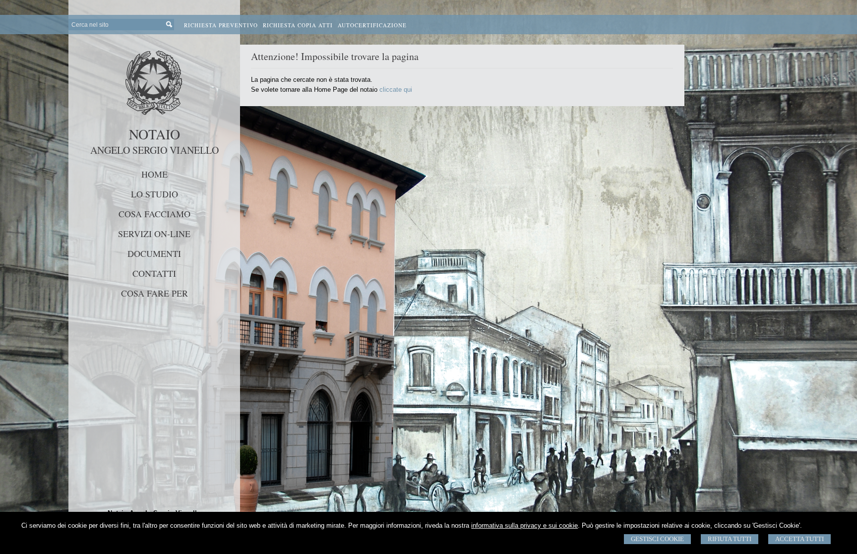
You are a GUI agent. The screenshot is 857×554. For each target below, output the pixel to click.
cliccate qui (395, 89)
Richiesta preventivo (221, 25)
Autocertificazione (372, 25)
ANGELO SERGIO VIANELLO (154, 150)
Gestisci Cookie (657, 539)
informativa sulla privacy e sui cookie (524, 525)
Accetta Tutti (799, 539)
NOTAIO (154, 133)
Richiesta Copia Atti (298, 25)
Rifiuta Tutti (729, 539)
